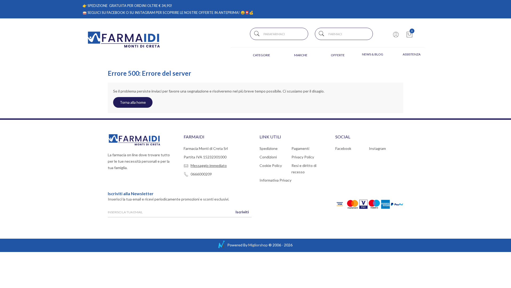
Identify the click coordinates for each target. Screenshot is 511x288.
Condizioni (268, 157)
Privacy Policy (302, 157)
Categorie (261, 55)
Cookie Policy (270, 165)
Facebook (343, 148)
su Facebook (113, 12)
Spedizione (268, 148)
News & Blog (372, 54)
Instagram (377, 148)
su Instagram (142, 12)
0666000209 (201, 174)
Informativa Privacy (275, 180)
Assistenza (412, 54)
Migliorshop (258, 245)
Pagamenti (300, 148)
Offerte (338, 55)
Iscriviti (242, 212)
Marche (300, 55)
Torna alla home (133, 102)
